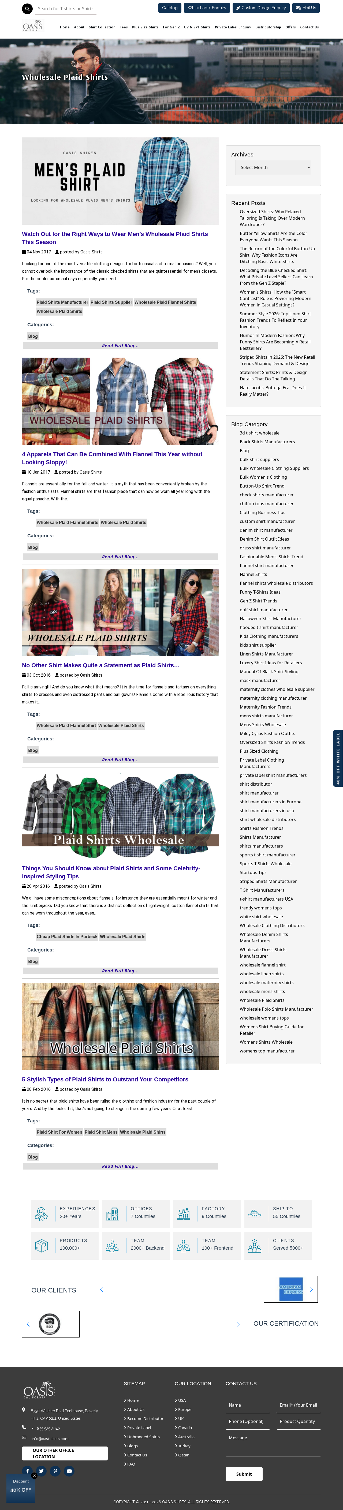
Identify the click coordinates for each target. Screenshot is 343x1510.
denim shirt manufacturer (266, 530)
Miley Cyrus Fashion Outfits (267, 733)
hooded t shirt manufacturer (269, 627)
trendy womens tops (261, 908)
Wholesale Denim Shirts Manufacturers (264, 937)
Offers (290, 27)
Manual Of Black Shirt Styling (269, 672)
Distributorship (268, 27)
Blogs (132, 1445)
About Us (135, 1409)
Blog (33, 336)
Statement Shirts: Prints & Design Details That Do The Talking (274, 375)
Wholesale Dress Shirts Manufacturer (263, 953)
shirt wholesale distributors (268, 819)
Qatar (183, 1454)
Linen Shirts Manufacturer (266, 654)
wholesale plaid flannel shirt (66, 725)
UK (180, 1418)
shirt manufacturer (259, 793)
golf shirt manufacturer (264, 610)
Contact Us (309, 27)
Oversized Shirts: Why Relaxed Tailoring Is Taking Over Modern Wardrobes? (272, 218)
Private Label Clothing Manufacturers (262, 763)
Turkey (184, 1445)
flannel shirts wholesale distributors (276, 583)
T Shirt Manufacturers (262, 890)
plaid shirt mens (101, 1132)
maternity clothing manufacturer (273, 698)
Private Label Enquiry (233, 27)
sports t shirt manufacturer (268, 855)
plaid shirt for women (59, 1132)
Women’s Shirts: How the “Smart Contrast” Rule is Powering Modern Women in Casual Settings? (275, 298)
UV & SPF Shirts (197, 27)
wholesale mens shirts (262, 991)
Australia (186, 1436)
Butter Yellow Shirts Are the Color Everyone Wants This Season (273, 236)
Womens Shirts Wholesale (266, 1042)
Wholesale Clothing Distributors (272, 925)
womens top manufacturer (267, 1051)
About (79, 27)
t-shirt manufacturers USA (266, 899)
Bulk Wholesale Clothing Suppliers (274, 468)
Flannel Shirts (253, 574)
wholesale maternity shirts (267, 983)
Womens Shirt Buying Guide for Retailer (272, 1030)
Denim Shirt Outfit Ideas (264, 539)
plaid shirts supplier (111, 302)
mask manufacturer (260, 680)
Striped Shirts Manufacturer (268, 881)
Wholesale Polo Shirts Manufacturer (276, 1009)
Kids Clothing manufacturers (269, 636)
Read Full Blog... (120, 346)
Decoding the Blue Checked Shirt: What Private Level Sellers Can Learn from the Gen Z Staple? (276, 276)
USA (181, 1400)
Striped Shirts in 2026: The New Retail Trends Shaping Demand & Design (277, 360)
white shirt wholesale (261, 917)
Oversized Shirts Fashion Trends (272, 742)
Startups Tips (253, 872)
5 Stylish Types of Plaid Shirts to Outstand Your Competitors (105, 1079)
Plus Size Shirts (145, 27)
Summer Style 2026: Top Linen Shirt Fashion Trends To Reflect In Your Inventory (275, 320)
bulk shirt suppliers (259, 459)
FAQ (130, 1464)
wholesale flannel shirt (263, 965)
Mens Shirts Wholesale (263, 725)
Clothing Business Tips (262, 512)
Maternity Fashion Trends (266, 707)
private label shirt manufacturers (273, 775)
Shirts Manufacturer (260, 837)
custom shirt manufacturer (267, 521)
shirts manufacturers (261, 846)
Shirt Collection (102, 27)
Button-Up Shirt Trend (262, 486)
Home (65, 27)
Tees (124, 27)
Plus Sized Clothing (259, 751)
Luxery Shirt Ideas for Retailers (271, 663)
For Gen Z (171, 27)
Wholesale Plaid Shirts (262, 1000)
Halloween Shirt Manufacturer (270, 618)
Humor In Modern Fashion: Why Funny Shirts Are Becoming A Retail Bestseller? (275, 341)
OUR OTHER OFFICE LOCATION (53, 1453)
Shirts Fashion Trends (262, 828)
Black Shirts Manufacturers (267, 442)
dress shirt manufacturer (265, 548)
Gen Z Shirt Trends (258, 601)
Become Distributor (144, 1418)
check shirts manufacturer (267, 495)
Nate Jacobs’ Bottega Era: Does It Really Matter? (273, 391)
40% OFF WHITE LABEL (338, 758)
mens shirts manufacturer (266, 716)
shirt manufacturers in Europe (270, 802)
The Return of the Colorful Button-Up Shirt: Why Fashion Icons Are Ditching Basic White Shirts (277, 255)
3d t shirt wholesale (259, 433)
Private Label (138, 1427)
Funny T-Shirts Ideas (260, 592)
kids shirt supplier (258, 645)
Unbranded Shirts (143, 1436)
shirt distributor (256, 784)
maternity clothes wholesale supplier (277, 689)
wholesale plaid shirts (65, 77)
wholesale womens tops (264, 1018)
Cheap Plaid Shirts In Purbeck (67, 936)
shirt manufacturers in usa (267, 811)
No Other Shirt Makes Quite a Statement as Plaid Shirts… (101, 665)
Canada (184, 1427)
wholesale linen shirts (262, 974)
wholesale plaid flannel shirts (165, 302)
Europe (184, 1409)
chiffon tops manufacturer (267, 504)
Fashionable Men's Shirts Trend (271, 557)
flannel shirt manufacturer (267, 565)
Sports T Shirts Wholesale (266, 864)
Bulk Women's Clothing (263, 477)
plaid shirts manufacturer (62, 302)
